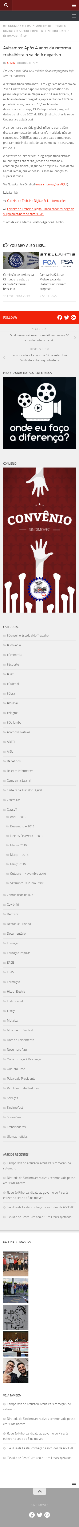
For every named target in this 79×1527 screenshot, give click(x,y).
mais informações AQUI (51, 184)
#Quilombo (14, 722)
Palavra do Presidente (21, 1079)
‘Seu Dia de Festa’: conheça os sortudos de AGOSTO (40, 1207)
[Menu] (73, 5)
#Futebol (13, 684)
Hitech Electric (16, 991)
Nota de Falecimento (20, 1040)
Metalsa (12, 1020)
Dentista (12, 914)
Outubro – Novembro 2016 (28, 874)
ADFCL (11, 742)
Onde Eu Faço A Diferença (24, 1059)
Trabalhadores (16, 1127)
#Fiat (10, 674)
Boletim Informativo (20, 771)
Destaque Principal (30, 31)
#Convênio (14, 645)
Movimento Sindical (20, 1030)
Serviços (12, 1098)
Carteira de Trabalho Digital (24, 790)
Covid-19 (13, 904)
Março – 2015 (19, 855)
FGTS (10, 972)
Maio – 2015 (18, 845)
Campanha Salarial (19, 780)
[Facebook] (59, 317)
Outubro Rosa (16, 1069)
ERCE (10, 962)
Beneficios (14, 761)
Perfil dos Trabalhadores (23, 1088)
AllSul (10, 751)
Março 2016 (18, 864)
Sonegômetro (16, 1117)
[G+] (73, 317)
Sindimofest (15, 1108)
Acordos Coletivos (18, 732)
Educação (13, 943)
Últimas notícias (15, 36)
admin (11, 63)
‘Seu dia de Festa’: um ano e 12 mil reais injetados (39, 1217)
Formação (13, 982)
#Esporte (13, 664)
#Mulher (12, 703)
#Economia (11, 26)
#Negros (12, 713)
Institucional (57, 31)
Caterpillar (13, 800)
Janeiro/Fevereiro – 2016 (26, 836)
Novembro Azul (17, 1049)
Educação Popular (18, 953)
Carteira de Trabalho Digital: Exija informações (36, 201)
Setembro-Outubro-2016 (27, 883)
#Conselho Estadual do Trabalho (28, 635)
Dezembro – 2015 (22, 826)
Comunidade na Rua (20, 895)
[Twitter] (66, 317)
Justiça (11, 1011)
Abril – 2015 (18, 817)
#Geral (27, 26)
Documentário (16, 933)
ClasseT (12, 809)
